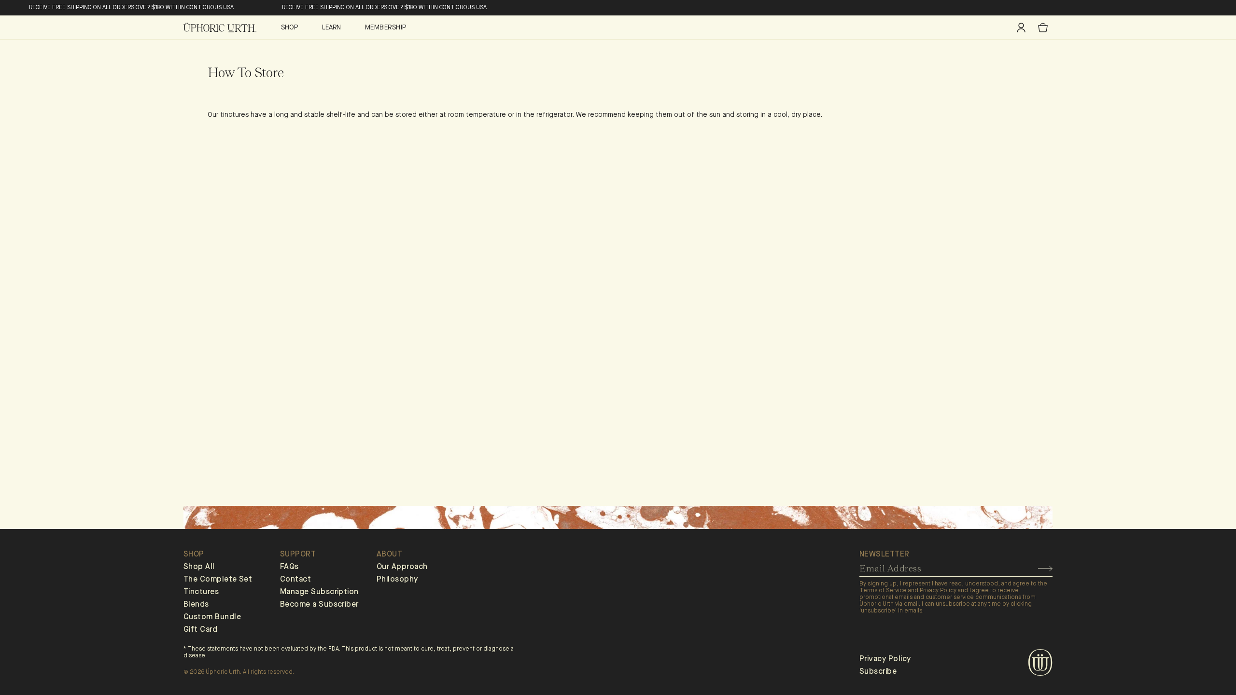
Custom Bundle (212, 617)
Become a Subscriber (319, 605)
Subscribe (878, 672)
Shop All (199, 567)
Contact (295, 580)
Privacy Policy (885, 659)
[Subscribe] (1045, 568)
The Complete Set (217, 580)
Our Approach (402, 567)
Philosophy (397, 580)
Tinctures (201, 592)
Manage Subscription (319, 592)
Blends (196, 605)
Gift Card (200, 630)
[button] (293, 27)
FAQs (289, 567)
